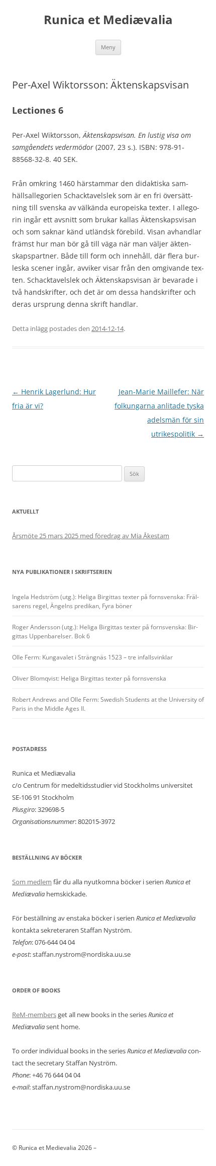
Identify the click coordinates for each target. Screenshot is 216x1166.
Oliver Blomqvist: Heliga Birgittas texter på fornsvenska (89, 678)
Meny (108, 47)
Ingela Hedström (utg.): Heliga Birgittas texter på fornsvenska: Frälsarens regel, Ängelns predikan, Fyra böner (105, 601)
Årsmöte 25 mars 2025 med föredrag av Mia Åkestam (90, 535)
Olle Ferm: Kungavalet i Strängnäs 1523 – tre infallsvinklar (92, 657)
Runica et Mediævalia (108, 20)
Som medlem (32, 881)
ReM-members (34, 1014)
